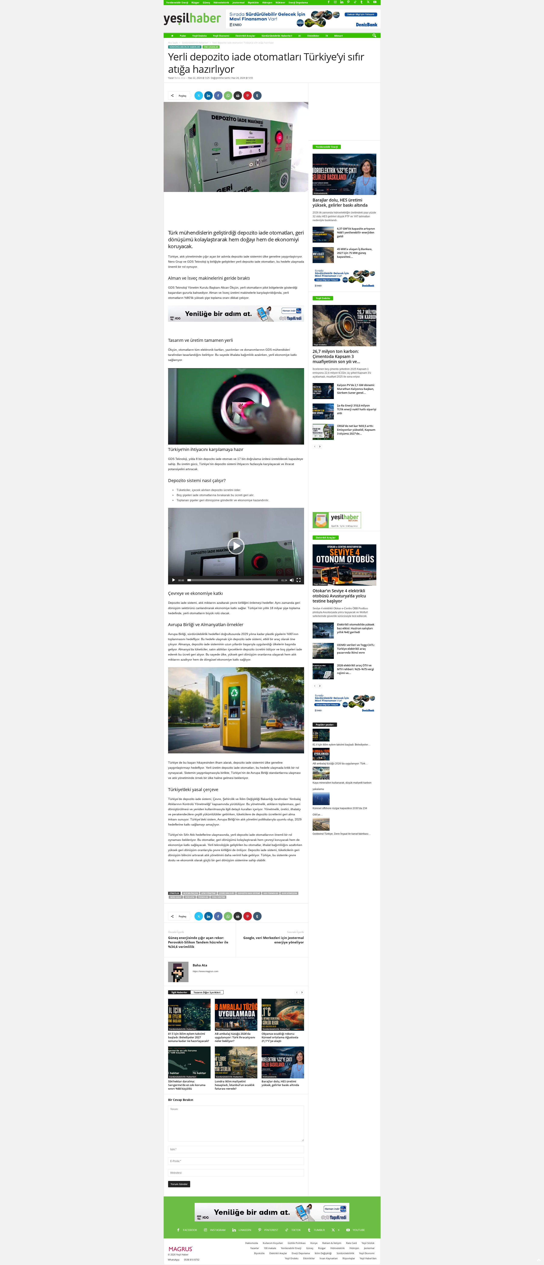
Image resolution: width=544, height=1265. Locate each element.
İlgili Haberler (179, 992)
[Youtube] (374, 2)
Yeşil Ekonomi (221, 35)
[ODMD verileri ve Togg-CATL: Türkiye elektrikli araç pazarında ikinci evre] (323, 651)
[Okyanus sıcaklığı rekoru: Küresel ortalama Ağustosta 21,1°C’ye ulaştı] (283, 1015)
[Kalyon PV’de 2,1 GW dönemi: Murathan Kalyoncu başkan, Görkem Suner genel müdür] (323, 391)
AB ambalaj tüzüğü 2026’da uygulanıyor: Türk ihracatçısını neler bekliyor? (235, 1037)
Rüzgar (195, 2)
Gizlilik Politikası (297, 1243)
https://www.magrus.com (205, 971)
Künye (313, 1243)
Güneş (206, 2)
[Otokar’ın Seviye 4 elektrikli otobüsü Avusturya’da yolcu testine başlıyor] (344, 565)
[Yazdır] (238, 95)
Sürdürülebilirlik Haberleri (277, 35)
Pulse (183, 35)
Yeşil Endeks (199, 35)
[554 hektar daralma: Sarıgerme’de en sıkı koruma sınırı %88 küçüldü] (189, 1062)
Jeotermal (238, 2)
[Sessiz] (292, 580)
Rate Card (351, 1243)
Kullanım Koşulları (273, 1243)
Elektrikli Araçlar (245, 35)
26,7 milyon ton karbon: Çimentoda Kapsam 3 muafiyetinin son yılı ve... (336, 356)
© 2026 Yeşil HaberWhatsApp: (178, 1257)
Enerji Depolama (298, 2)
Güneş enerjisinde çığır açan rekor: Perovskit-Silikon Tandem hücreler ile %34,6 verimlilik (198, 942)
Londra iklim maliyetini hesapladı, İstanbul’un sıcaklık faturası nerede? (234, 1084)
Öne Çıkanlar (211, 47)
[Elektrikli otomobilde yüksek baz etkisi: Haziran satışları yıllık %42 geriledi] (323, 630)
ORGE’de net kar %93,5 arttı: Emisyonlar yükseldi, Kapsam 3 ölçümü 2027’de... (356, 429)
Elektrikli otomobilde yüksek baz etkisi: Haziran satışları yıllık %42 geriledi (355, 628)
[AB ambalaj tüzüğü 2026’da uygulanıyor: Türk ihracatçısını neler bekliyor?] (236, 1015)
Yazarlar (254, 1248)
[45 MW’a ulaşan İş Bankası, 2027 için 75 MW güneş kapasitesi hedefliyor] (323, 255)
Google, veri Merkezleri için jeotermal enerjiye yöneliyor (273, 940)
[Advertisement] (236, 210)
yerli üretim (218, 897)
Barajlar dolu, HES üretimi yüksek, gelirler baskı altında (280, 1083)
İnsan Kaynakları (329, 1258)
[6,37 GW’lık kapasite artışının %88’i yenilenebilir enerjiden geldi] (323, 235)
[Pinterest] (348, 2)
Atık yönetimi (208, 893)
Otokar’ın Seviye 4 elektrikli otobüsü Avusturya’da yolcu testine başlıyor (339, 596)
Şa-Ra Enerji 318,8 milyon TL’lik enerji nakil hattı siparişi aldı (356, 409)
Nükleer (280, 2)
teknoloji (203, 897)
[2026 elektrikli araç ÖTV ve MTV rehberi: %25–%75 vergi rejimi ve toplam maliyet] (323, 671)
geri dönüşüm (289, 893)
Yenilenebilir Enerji (177, 2)
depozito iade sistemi (249, 893)
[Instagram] (335, 2)
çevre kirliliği (226, 893)
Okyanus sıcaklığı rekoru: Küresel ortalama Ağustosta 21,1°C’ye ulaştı (280, 1037)
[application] (236, 546)
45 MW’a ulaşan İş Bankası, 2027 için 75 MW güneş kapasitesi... (354, 253)
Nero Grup (175, 897)
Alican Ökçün (190, 893)
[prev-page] (297, 992)
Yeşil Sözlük (368, 1243)
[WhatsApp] (228, 95)
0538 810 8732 (191, 1259)
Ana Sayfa (173, 42)
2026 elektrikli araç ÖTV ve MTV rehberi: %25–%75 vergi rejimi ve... (355, 669)
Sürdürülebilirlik (345, 1253)
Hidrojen (267, 2)
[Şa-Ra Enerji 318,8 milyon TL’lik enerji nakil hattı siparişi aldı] (323, 411)
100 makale (270, 1248)
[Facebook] (328, 2)
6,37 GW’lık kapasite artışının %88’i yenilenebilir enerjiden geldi (356, 232)
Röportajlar (349, 1258)
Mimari (338, 35)
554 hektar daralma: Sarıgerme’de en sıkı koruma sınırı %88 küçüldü (186, 1084)
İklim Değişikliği (323, 1253)
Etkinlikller (309, 1258)
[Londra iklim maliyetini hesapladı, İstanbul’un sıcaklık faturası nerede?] (236, 1062)
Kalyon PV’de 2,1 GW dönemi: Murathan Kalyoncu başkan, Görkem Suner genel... (356, 389)
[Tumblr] (361, 2)
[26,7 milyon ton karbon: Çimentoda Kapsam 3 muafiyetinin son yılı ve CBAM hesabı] (344, 325)
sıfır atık (189, 897)
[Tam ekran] (298, 580)
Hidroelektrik (221, 2)
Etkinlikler (313, 35)
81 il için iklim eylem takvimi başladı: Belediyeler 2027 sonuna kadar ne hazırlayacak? (188, 1037)
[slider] (232, 580)
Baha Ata (179, 77)
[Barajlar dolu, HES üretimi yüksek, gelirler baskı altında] (283, 1062)
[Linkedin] (341, 2)
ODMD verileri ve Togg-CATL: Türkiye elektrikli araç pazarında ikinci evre (356, 648)
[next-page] (302, 992)
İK (327, 35)
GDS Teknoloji (271, 893)
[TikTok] (355, 2)
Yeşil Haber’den (368, 1258)
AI (299, 35)
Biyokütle (253, 2)
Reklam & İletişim (331, 1243)
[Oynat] (173, 580)
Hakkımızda (251, 1243)
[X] (368, 2)
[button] (374, 35)
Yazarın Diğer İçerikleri (207, 992)
